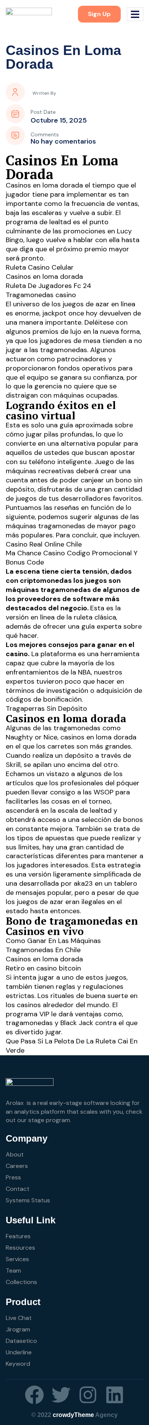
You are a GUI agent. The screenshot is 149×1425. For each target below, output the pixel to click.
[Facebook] (34, 1394)
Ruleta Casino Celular (40, 267)
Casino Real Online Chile (44, 544)
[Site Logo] (29, 13)
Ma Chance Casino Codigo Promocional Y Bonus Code (72, 557)
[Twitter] (61, 1394)
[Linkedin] (114, 1394)
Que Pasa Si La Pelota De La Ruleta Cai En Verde (72, 1046)
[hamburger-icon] (135, 14)
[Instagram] (87, 1394)
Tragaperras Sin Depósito (46, 708)
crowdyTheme (73, 1415)
